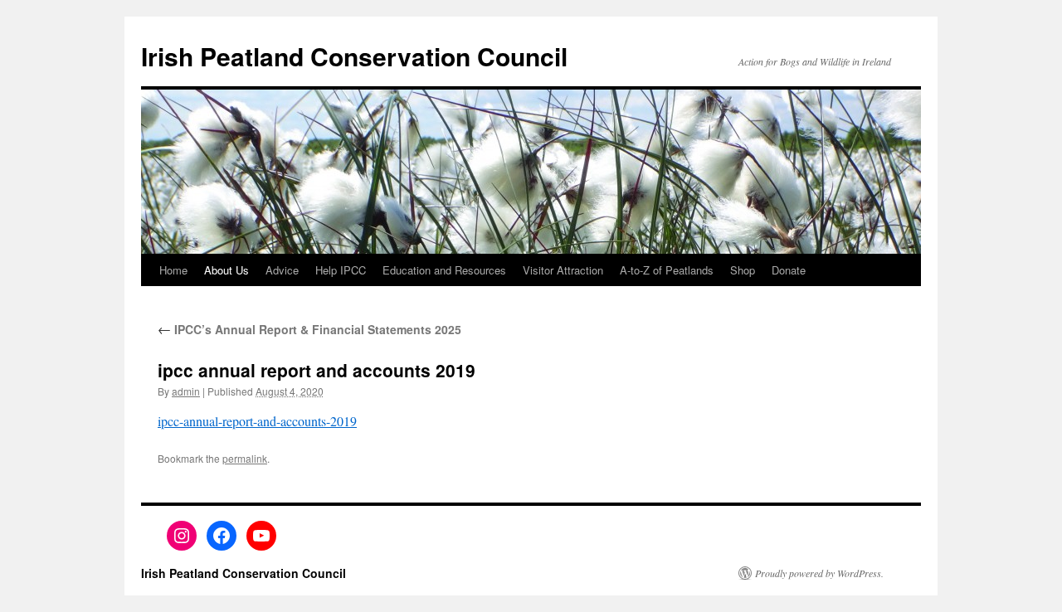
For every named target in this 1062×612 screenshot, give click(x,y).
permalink (244, 458)
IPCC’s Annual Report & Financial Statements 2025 (309, 329)
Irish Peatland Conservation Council (354, 56)
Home (173, 270)
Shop (742, 270)
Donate (789, 270)
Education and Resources (444, 270)
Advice (282, 270)
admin (186, 391)
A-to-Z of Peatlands (667, 270)
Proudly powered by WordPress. (819, 573)
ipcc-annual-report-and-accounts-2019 (257, 421)
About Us (226, 270)
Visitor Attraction (563, 270)
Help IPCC (340, 270)
